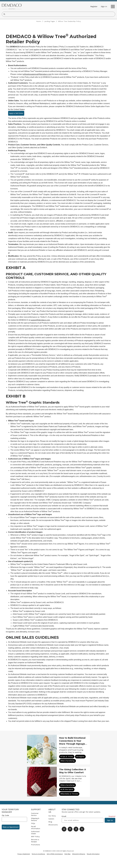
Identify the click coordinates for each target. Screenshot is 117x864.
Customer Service (35, 814)
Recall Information (35, 827)
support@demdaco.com (40, 320)
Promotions (35, 845)
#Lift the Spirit (66, 789)
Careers (51, 819)
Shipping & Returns (35, 819)
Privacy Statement (23, 854)
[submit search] (4, 14)
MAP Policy (35, 836)
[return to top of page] (112, 859)
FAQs (33, 823)
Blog (50, 822)
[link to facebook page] (76, 829)
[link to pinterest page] (70, 829)
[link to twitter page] (82, 829)
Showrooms (53, 825)
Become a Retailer (35, 840)
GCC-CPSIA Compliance (55, 854)
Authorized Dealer (35, 832)
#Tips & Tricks (66, 756)
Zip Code (5, 815)
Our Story (52, 816)
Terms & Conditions (38, 854)
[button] (104, 6)
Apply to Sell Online (16, 113)
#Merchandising (67, 761)
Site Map (67, 854)
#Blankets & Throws (69, 794)
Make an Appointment (11, 827)
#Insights (80, 756)
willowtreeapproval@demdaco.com (37, 74)
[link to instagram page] (64, 829)
